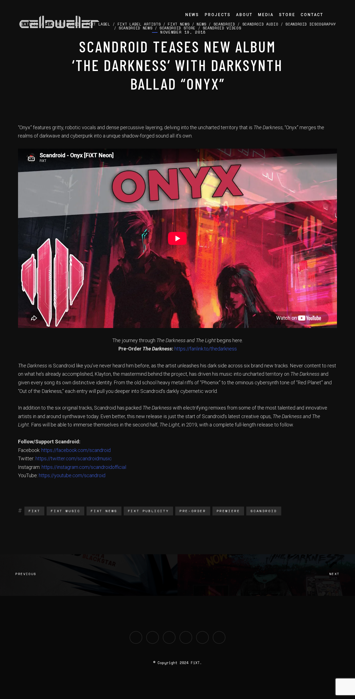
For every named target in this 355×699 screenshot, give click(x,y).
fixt (34, 511)
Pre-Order (192, 511)
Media (265, 14)
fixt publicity (148, 511)
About (244, 14)
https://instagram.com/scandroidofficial (84, 467)
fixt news (104, 511)
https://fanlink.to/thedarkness (205, 349)
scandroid (263, 511)
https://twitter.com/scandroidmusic (74, 458)
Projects (217, 14)
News (192, 14)
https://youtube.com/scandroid (72, 475)
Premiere (228, 511)
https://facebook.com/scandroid (76, 450)
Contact (312, 14)
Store (287, 14)
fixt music (65, 511)
